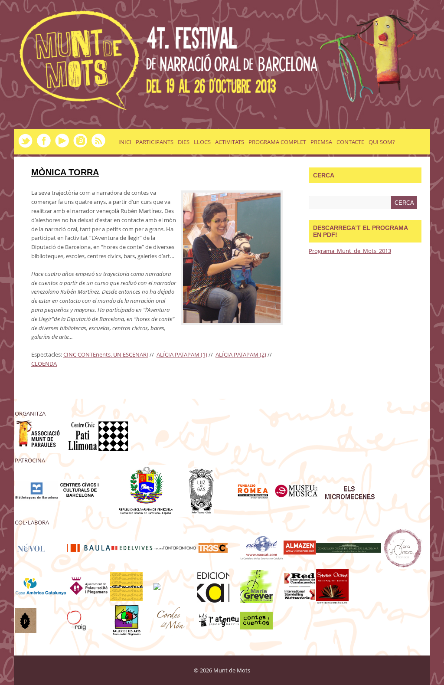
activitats (229, 142)
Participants (154, 142)
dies (183, 142)
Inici (124, 142)
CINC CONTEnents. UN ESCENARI (105, 354)
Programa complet (277, 142)
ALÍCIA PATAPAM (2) (240, 354)
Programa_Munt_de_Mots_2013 (350, 251)
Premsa (321, 142)
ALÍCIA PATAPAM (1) (182, 354)
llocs (202, 142)
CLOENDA (44, 363)
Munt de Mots (231, 670)
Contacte (350, 142)
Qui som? (382, 142)
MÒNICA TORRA (65, 172)
